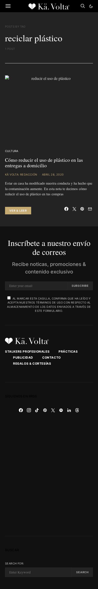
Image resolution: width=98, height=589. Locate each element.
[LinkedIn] (69, 410)
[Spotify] (61, 410)
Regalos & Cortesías (32, 363)
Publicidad (23, 357)
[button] (91, 6)
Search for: (14, 563)
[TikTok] (36, 410)
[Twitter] (53, 410)
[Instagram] (28, 410)
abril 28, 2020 (53, 174)
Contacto (51, 357)
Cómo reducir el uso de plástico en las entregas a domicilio (44, 163)
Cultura (11, 151)
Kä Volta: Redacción (21, 174)
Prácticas (68, 351)
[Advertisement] (49, 475)
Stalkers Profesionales (27, 351)
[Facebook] (20, 410)
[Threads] (77, 410)
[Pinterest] (44, 410)
